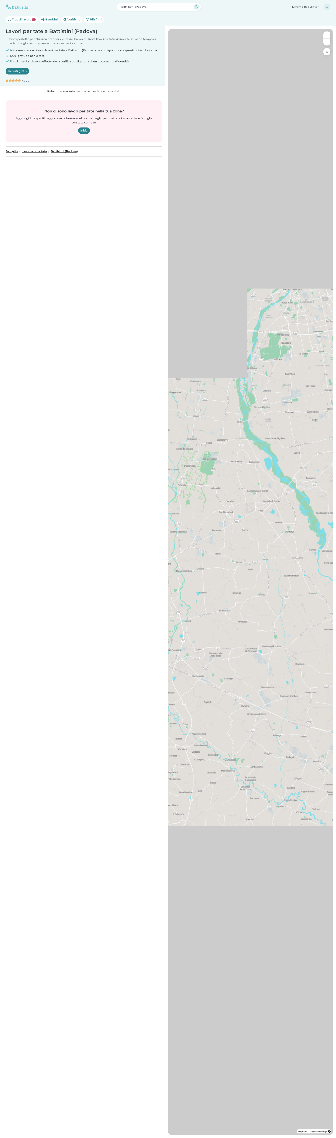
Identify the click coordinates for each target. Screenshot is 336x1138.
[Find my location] (326, 51)
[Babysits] (17, 7)
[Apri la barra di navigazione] (327, 6)
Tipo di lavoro (22, 19)
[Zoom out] (326, 41)
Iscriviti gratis (17, 71)
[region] (250, 582)
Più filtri (95, 19)
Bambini (51, 19)
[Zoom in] (326, 34)
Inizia (84, 130)
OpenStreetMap (319, 1131)
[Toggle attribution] (329, 1131)
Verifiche (73, 19)
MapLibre (302, 1131)
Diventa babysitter (305, 6)
